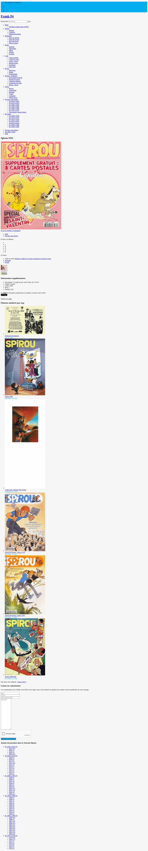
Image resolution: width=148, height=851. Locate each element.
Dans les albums (14, 38)
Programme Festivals (15, 78)
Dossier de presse (14, 79)
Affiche (11, 52)
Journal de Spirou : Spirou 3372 (15, 552)
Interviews (12, 70)
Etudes (11, 72)
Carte (6, 56)
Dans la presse (13, 43)
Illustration (8, 36)
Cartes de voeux (14, 59)
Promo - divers (13, 85)
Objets (7, 87)
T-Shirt (11, 94)
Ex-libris (11, 54)
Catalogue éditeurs (15, 81)
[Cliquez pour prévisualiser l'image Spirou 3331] (31, 229)
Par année (8, 114)
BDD (6, 25)
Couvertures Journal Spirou (17, 112)
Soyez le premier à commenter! (11, 230)
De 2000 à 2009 (14, 105)
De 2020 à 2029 (14, 101)
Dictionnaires (13, 74)
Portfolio (11, 47)
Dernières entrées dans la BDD (19, 27)
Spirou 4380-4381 (10, 677)
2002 (6, 234)
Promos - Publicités (11, 76)
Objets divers (13, 97)
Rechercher (4, 21)
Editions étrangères (15, 34)
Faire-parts (12, 67)
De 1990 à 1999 (14, 107)
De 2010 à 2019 (14, 103)
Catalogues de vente (15, 83)
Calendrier (12, 96)
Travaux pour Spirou (11, 99)
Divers (7, 68)
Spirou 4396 (9, 396)
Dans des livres (14, 41)
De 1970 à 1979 (14, 110)
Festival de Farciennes (12, 336)
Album (7, 28)
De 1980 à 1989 (14, 108)
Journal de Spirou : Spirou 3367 (15, 615)
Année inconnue (14, 123)
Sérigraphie (12, 48)
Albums (11, 30)
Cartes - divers (13, 61)
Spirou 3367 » (22, 682)
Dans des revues (14, 39)
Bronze (11, 88)
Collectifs (12, 32)
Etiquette (11, 92)
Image (7, 45)
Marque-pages (13, 63)
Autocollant (12, 90)
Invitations (12, 65)
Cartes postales (13, 58)
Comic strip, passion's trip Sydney (15, 490)
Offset (11, 50)
